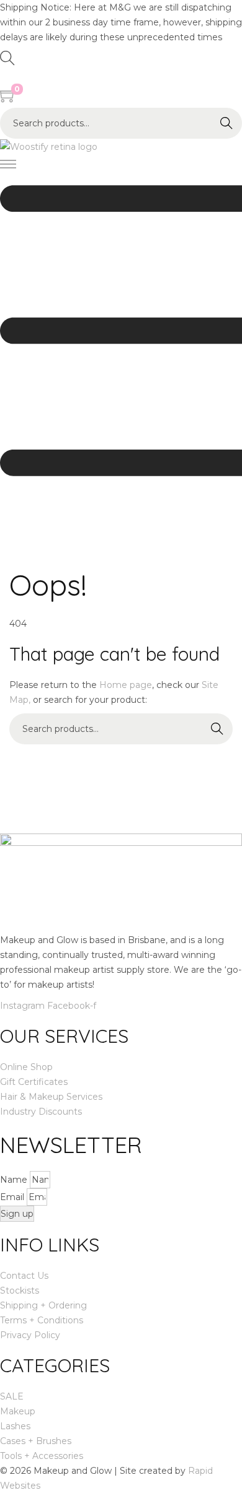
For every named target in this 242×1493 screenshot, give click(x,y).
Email (13, 1197)
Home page (125, 684)
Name (15, 1179)
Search (226, 123)
